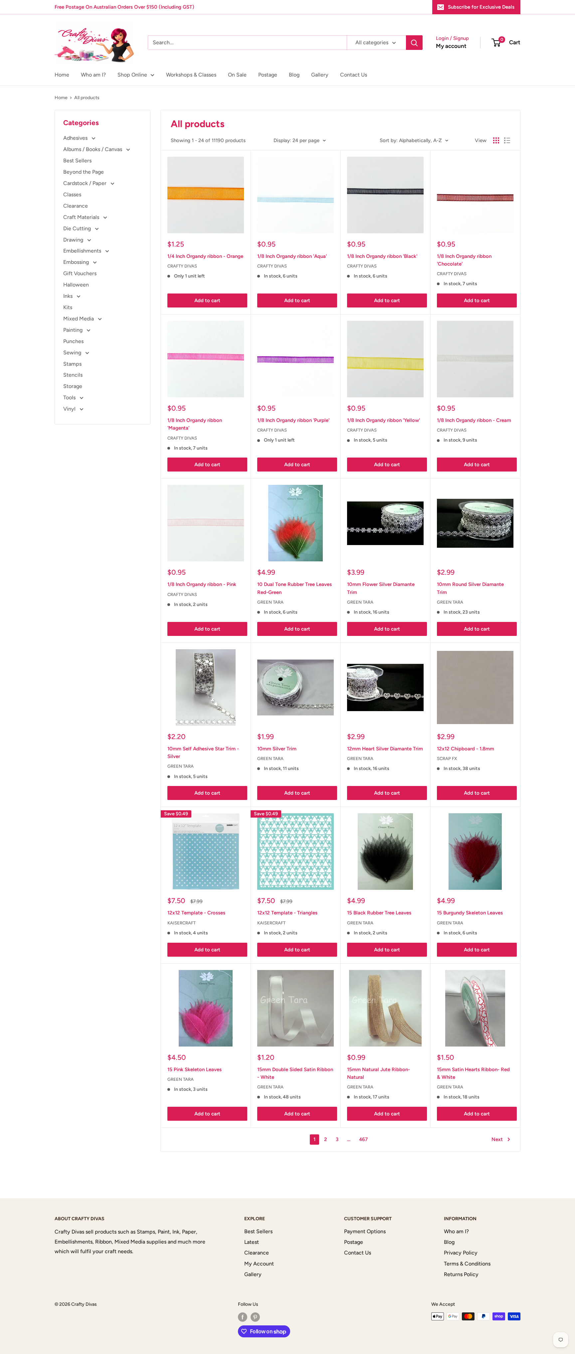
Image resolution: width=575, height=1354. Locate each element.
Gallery (319, 75)
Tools (70, 397)
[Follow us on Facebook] (242, 1317)
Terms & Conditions (467, 1263)
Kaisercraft (181, 922)
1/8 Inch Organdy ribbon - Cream (474, 420)
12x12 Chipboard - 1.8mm (465, 749)
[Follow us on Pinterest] (255, 1317)
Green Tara (270, 602)
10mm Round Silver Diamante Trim (470, 588)
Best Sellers (77, 160)
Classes (72, 194)
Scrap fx (447, 758)
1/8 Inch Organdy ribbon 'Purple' (293, 420)
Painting (73, 330)
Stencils (73, 375)
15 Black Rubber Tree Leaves (379, 913)
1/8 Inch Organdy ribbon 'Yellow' (383, 420)
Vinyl (70, 409)
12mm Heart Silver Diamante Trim (385, 749)
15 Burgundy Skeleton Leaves (470, 913)
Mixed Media (79, 318)
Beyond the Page (83, 172)
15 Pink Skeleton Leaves (194, 1069)
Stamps (72, 364)
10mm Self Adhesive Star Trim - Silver (203, 752)
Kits (67, 307)
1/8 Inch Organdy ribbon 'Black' (382, 256)
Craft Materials (81, 217)
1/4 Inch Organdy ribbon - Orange (205, 256)
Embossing (76, 262)
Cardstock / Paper (85, 183)
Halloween (76, 285)
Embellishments (82, 251)
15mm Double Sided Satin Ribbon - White (295, 1073)
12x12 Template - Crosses (196, 913)
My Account (259, 1263)
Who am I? (93, 75)
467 (363, 1139)
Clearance (75, 206)
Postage (267, 75)
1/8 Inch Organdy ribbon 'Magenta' (194, 424)
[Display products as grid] (496, 140)
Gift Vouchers (79, 273)
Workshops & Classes (191, 75)
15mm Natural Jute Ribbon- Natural (378, 1073)
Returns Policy (461, 1274)
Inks (68, 296)
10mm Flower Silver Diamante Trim (381, 588)
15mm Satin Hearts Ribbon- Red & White (473, 1073)
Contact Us (353, 75)
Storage (72, 386)
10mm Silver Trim (276, 749)
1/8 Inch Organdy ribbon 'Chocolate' (464, 260)
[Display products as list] (507, 140)
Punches (73, 341)
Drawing (74, 240)
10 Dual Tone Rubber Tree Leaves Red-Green (294, 588)
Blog (294, 75)
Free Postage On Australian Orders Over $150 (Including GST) (124, 7)
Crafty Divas (182, 266)
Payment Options (365, 1231)
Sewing (73, 352)
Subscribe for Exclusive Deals (481, 7)
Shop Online (132, 75)
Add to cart (207, 300)
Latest (251, 1242)
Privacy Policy (461, 1253)
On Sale (237, 75)
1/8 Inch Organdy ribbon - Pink (201, 584)
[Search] (414, 42)
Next (497, 1139)
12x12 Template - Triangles (287, 913)
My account (451, 46)
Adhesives (76, 138)
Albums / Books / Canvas (93, 149)
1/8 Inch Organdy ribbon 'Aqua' (292, 256)
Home (62, 75)
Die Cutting (77, 228)
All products (86, 97)
